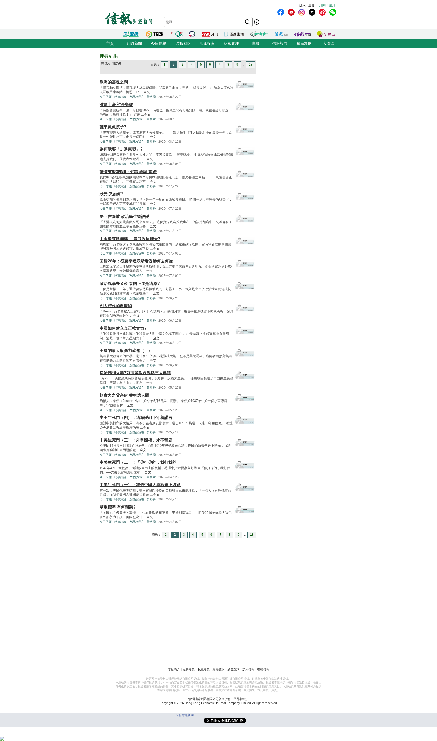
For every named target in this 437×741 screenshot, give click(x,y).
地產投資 (207, 43)
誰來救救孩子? (113, 127)
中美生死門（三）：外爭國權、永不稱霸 (136, 440)
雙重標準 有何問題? (118, 507)
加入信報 (248, 669)
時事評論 (120, 97)
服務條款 (189, 669)
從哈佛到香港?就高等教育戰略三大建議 (135, 373)
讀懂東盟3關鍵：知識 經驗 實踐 (128, 172)
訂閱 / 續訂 (327, 5)
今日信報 (158, 43)
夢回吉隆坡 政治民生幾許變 (124, 216)
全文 (146, 92)
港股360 (183, 43)
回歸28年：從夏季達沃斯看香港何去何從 (136, 261)
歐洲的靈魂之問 (114, 82)
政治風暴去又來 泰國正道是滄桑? (130, 283)
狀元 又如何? (111, 194)
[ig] (301, 12)
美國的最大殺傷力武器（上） (126, 350)
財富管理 (231, 43)
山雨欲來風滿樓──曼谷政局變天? (130, 239)
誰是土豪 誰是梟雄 (116, 104)
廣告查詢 (233, 669)
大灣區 (328, 43)
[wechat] (332, 12)
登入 (302, 5)
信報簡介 (174, 669)
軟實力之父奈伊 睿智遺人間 (124, 395)
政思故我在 (136, 97)
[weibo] (322, 12)
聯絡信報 (263, 669)
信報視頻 (280, 43)
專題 (255, 43)
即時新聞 (134, 43)
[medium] (312, 12)
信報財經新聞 (185, 715)
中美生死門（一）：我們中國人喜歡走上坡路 (140, 485)
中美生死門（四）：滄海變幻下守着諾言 (136, 417)
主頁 (110, 43)
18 (250, 64)
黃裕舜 (151, 97)
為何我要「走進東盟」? (121, 149)
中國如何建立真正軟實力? (123, 328)
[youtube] (291, 12)
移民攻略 (304, 43)
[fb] (280, 12)
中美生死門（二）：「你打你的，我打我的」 (140, 462)
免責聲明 (218, 669)
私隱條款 (204, 669)
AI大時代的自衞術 (116, 306)
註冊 (311, 5)
